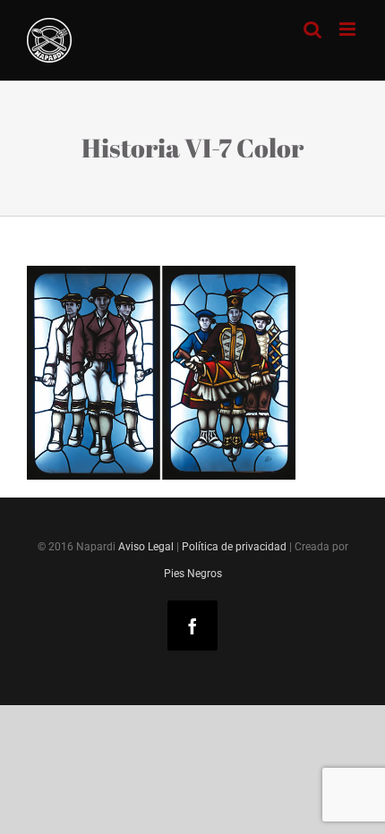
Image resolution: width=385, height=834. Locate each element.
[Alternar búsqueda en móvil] (312, 29)
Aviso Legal (146, 546)
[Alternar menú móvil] (348, 29)
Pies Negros (193, 573)
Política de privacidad (234, 546)
